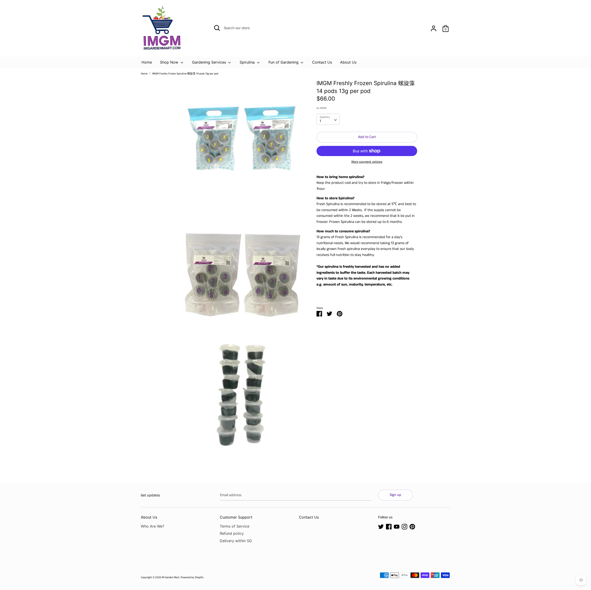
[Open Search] (217, 28)
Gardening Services (209, 62)
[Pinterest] (412, 526)
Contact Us (322, 62)
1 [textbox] (320, 121)
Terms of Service (234, 526)
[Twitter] (381, 526)
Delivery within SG (236, 540)
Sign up (395, 495)
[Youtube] (396, 526)
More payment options (366, 162)
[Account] (433, 26)
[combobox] (328, 119)
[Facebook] (389, 526)
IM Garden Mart (170, 577)
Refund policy (232, 533)
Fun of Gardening (284, 62)
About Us (348, 62)
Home (147, 62)
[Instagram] (404, 526)
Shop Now (169, 62)
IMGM (323, 108)
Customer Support (236, 517)
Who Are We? (152, 526)
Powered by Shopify (192, 577)
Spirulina (248, 62)
